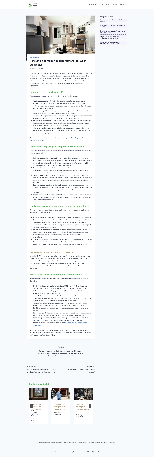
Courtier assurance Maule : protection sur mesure (113, 20)
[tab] (33, 410)
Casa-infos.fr (97, 452)
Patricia (34, 68)
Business (123, 4)
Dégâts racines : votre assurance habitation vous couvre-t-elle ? (110, 42)
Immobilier (92, 4)
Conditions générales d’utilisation (50, 442)
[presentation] (38, 394)
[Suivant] (90, 406)
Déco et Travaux (103, 4)
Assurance (114, 4)
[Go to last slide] (31, 406)
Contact (112, 442)
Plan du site (82, 442)
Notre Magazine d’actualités (97, 442)
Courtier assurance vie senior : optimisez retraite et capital (112, 31)
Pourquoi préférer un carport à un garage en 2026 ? (60, 406)
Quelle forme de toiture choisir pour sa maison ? (81, 369)
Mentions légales (70, 442)
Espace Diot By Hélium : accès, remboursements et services (109, 37)
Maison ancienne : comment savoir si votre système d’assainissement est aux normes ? (41, 369)
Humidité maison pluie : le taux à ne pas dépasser (38, 406)
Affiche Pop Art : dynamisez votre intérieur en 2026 (113, 26)
